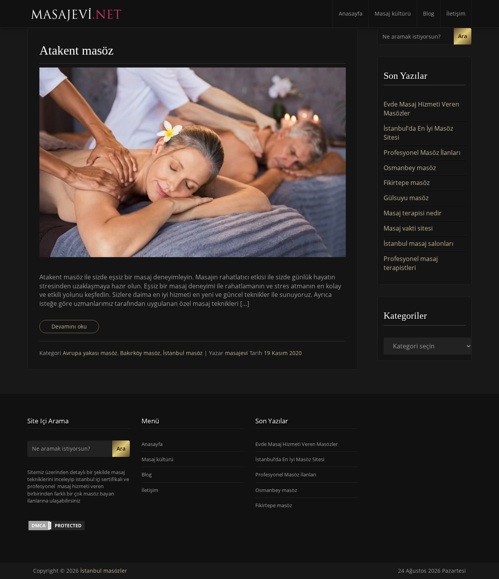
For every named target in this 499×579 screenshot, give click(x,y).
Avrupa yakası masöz (90, 353)
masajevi (237, 353)
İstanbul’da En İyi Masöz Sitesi (289, 459)
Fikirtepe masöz (407, 182)
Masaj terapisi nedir (413, 213)
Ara (462, 36)
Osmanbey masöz (410, 167)
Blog (428, 13)
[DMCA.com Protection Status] (56, 525)
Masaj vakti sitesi (408, 228)
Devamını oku (69, 326)
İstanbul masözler (103, 570)
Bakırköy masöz (140, 353)
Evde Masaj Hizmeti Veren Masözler (296, 444)
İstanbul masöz (183, 353)
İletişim (455, 13)
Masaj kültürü (393, 13)
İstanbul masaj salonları (418, 243)
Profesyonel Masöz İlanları (422, 152)
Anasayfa (351, 13)
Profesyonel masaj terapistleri (411, 263)
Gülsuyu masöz (406, 198)
